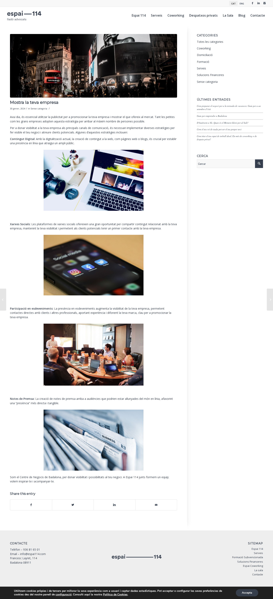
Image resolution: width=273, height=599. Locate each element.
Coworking (204, 48)
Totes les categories (210, 42)
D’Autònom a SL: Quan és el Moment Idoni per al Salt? (222, 122)
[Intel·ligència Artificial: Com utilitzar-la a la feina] (3, 300)
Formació (203, 62)
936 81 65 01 (31, 549)
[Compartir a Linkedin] (114, 505)
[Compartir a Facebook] (31, 505)
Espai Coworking (253, 566)
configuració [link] (64, 594)
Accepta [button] (247, 593)
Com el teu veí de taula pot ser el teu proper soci (219, 129)
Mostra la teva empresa (34, 102)
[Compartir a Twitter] (73, 505)
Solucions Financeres (210, 75)
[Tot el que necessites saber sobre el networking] (270, 300)
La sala (258, 570)
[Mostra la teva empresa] (93, 66)
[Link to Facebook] (253, 3)
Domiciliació (205, 55)
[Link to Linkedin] (259, 3)
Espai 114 (257, 549)
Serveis (201, 68)
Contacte (257, 574)
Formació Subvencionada (247, 557)
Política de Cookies (115, 594)
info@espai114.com (33, 554)
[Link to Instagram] (265, 3)
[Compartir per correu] (156, 505)
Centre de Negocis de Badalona (40, 477)
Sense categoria (39, 108)
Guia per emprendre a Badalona (212, 115)
